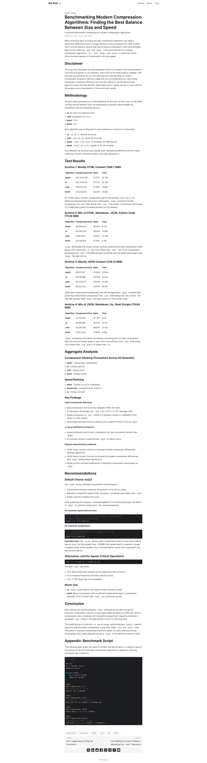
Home (67, 13)
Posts (73, 13)
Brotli (116, 733)
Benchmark (84, 733)
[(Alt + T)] (60, 3)
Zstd (102, 733)
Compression (70, 733)
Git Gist (53, 3)
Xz (109, 733)
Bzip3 (94, 733)
